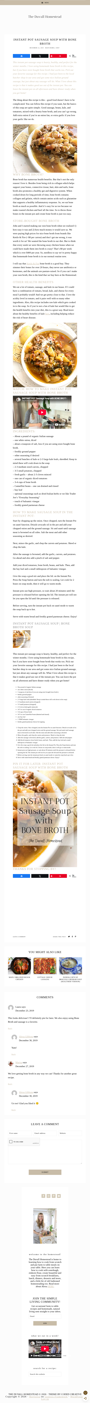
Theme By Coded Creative (65, 1394)
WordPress (76, 1396)
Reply (10, 1028)
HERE (51, 1286)
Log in (45, 1399)
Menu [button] (47, 3)
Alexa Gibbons (26, 1036)
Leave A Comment (19, 936)
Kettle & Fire (33, 263)
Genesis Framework (56, 1396)
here (47, 313)
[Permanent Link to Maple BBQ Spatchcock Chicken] (19, 974)
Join (45, 1323)
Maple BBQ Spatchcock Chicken (19, 978)
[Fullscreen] (69, 1356)
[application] (45, 1348)
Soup (57, 47)
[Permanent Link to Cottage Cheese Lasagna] (45, 974)
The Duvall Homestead (44, 17)
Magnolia (34, 1396)
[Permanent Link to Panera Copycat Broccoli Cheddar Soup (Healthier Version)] (70, 974)
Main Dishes (50, 47)
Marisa (18, 1062)
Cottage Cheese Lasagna (45, 978)
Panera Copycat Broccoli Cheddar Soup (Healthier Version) (70, 979)
